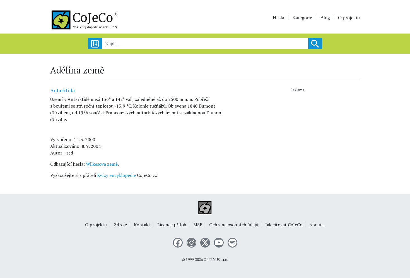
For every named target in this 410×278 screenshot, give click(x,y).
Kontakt (142, 225)
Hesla (278, 17)
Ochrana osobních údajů (233, 225)
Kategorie (302, 17)
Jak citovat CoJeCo (283, 225)
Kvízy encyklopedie (116, 175)
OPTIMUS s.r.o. (216, 259)
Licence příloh (171, 225)
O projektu (349, 17)
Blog (325, 17)
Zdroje (120, 225)
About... (317, 225)
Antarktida (62, 90)
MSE (197, 225)
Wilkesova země (102, 164)
